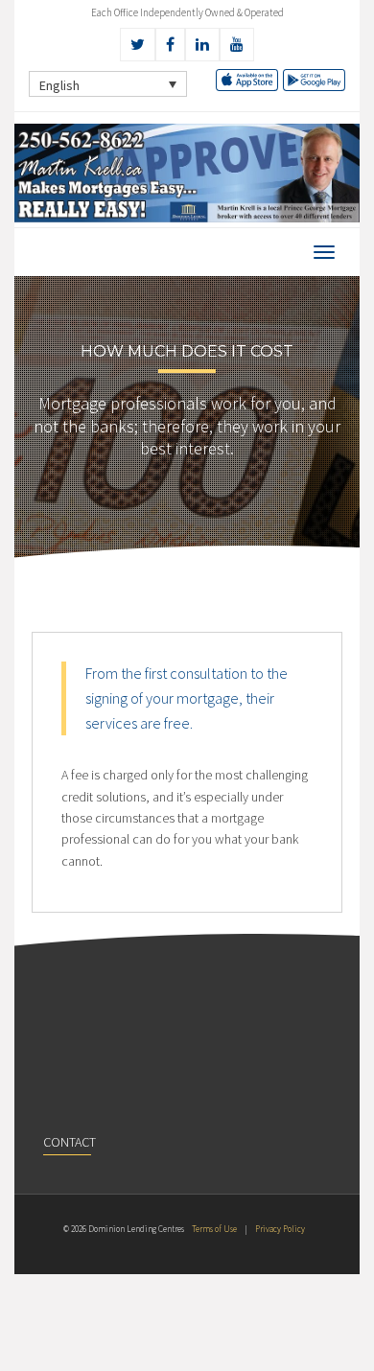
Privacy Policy (280, 1228)
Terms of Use (214, 1228)
